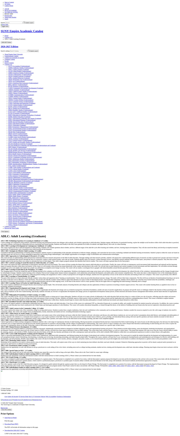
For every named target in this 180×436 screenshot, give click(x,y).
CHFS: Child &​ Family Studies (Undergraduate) (22, 91)
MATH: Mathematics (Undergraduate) (19, 177)
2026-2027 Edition (9, 46)
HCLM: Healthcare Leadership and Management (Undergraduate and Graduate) (32, 145)
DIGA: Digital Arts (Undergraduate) (19, 108)
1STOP (6, 9)
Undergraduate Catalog (11, 56)
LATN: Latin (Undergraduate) (17, 171)
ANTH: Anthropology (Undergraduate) (20, 74)
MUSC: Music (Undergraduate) (17, 186)
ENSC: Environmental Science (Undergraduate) (22, 128)
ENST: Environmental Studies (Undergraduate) (22, 130)
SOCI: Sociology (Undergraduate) (18, 214)
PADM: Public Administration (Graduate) (20, 193)
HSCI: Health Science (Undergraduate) (20, 154)
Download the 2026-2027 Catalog (14, 430)
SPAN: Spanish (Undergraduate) (18, 218)
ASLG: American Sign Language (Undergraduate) (23, 83)
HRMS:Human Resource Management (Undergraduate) (24, 152)
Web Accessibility (51, 396)
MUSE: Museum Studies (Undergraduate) (20, 187)
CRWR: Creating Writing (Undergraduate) (20, 100)
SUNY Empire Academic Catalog (22, 31)
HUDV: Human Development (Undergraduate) (22, 155)
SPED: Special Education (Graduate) (19, 220)
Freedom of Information (64, 396)
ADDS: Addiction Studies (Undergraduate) (21, 68)
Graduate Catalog (9, 59)
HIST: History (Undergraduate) (17, 147)
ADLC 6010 (120, 366)
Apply (6, 19)
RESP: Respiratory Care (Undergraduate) (20, 209)
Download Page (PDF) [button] (11, 424)
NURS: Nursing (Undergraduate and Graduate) (22, 189)
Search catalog (5, 51)
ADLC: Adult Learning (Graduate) (18, 69)
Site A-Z (31, 396)
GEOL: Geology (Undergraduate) (18, 139)
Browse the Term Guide (11, 228)
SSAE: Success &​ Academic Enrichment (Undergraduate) (25, 221)
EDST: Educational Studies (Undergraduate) (21, 123)
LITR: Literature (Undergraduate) (18, 176)
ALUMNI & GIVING (11, 12)
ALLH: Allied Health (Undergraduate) (19, 71)
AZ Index (7, 4)
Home (6, 35)
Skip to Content (9, 2)
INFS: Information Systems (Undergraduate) (21, 160)
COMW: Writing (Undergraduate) (18, 96)
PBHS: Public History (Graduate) (18, 196)
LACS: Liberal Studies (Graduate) (18, 169)
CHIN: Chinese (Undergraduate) (18, 93)
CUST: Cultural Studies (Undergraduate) (20, 105)
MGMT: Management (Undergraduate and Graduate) (24, 181)
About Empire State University (13, 54)
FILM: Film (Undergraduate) (16, 132)
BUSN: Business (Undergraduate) (18, 86)
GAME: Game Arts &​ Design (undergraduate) (22, 137)
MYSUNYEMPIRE (10, 10)
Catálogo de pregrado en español (14, 58)
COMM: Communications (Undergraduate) (21, 95)
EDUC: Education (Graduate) (17, 125)
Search (3, 22)
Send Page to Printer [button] (10, 417)
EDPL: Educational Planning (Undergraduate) (22, 120)
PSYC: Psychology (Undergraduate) (19, 206)
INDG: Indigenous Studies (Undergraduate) (21, 159)
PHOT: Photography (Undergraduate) (19, 199)
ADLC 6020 (139, 366)
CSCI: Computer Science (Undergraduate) (20, 101)
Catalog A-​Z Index (10, 226)
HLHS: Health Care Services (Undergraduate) (22, 150)
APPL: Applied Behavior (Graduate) (19, 78)
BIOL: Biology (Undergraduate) (17, 85)
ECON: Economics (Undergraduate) (19, 113)
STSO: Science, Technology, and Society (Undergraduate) (25, 223)
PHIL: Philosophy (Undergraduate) (18, 198)
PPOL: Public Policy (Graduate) (17, 204)
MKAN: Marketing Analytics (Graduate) (20, 182)
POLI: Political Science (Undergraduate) (20, 203)
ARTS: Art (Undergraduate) (16, 81)
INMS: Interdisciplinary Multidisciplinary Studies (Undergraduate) (28, 164)
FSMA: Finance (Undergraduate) (18, 135)
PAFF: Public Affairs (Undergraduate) (19, 194)
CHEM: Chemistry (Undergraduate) (19, 90)
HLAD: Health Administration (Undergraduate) (22, 149)
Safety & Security (13, 396)
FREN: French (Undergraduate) (17, 133)
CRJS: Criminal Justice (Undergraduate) (20, 98)
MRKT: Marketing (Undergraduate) (19, 184)
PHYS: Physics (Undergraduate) (18, 201)
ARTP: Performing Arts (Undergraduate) (20, 79)
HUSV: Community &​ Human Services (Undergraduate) (25, 157)
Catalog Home (8, 5)
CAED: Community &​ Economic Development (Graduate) (25, 88)
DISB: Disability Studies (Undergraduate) (20, 110)
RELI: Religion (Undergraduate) (18, 208)
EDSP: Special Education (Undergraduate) (21, 122)
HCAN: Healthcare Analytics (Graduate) (20, 144)
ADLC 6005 (112, 366)
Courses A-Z (8, 37)
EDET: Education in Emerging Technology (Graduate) (24, 115)
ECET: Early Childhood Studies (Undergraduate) (22, 112)
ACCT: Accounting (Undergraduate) (19, 66)
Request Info (8, 15)
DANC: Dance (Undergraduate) (17, 106)
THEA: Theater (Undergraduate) (18, 225)
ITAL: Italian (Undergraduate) (17, 166)
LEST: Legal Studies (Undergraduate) (19, 172)
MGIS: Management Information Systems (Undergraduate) (25, 179)
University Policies (39, 396)
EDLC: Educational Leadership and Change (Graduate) (24, 118)
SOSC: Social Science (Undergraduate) (20, 216)
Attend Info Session (10, 17)
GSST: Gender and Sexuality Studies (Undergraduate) (24, 142)
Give (5, 396)
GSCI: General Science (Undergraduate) (20, 140)
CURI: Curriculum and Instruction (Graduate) (21, 103)
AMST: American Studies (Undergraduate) (21, 73)
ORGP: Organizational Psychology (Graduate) (22, 191)
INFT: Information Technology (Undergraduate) (22, 162)
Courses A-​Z (8, 64)
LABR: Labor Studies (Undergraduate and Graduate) (24, 167)
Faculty (6, 61)
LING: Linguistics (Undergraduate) (18, 174)
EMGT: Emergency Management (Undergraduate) (23, 127)
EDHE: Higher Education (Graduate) (19, 117)
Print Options (5, 231)
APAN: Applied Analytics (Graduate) (19, 76)
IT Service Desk (23, 396)
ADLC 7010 (150, 366)
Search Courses (9, 63)
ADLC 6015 (131, 366)
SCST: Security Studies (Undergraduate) (20, 213)
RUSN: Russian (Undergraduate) (18, 211)
